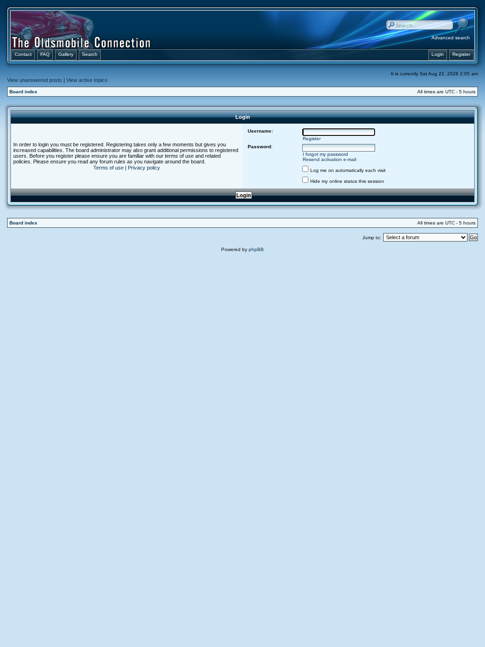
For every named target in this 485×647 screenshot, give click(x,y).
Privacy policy (144, 168)
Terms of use (108, 168)
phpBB (256, 249)
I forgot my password (325, 154)
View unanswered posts (34, 80)
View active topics (87, 80)
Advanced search (450, 37)
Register (312, 138)
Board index (23, 91)
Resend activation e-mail (329, 159)
